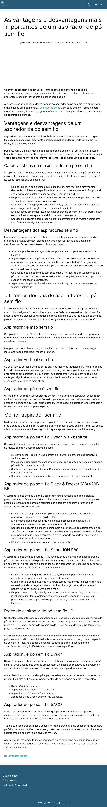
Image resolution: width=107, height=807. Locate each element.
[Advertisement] (53, 68)
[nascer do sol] (4, 4)
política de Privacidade (15, 785)
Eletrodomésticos (17, 755)
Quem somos (10, 775)
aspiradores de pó (50, 107)
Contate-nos (10, 780)
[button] (89, 4)
